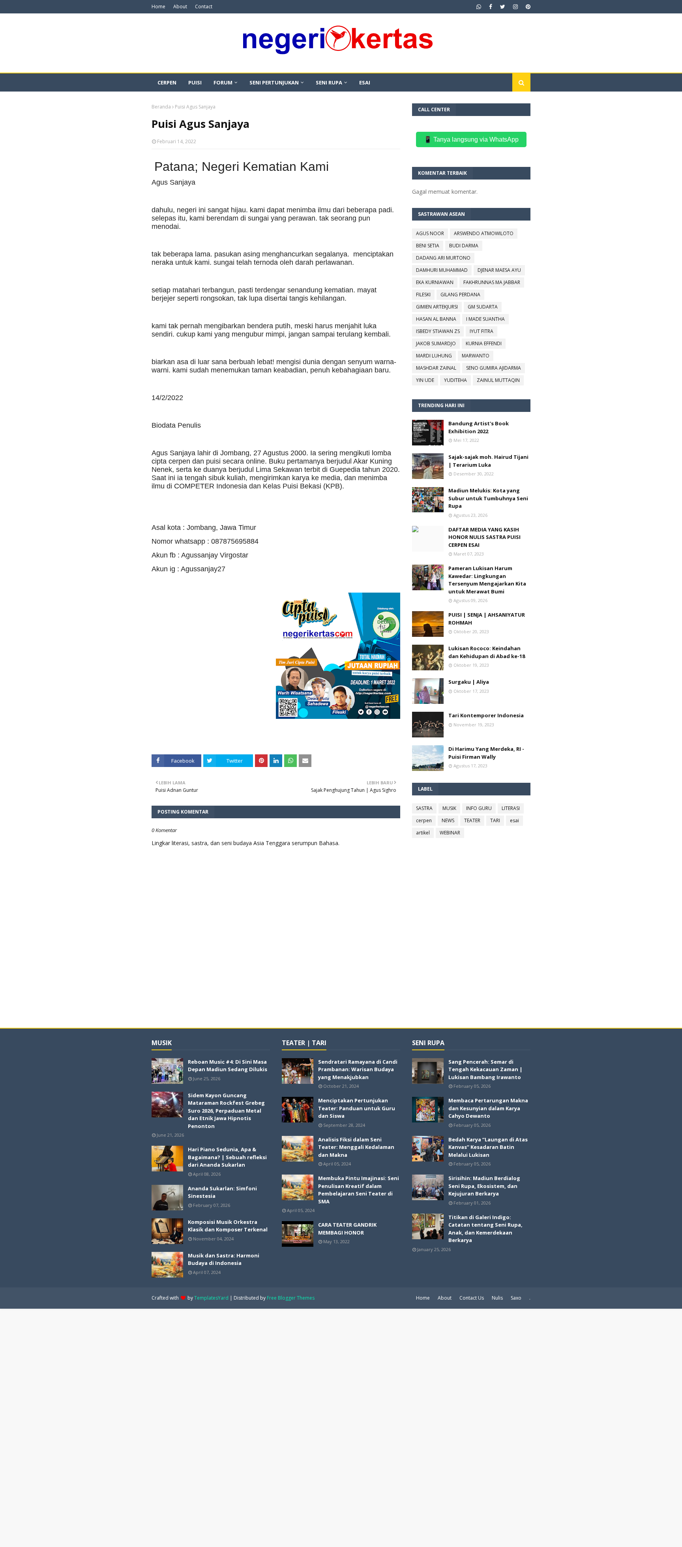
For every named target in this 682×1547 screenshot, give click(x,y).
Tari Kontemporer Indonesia (486, 715)
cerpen (424, 820)
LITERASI (511, 808)
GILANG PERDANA (460, 294)
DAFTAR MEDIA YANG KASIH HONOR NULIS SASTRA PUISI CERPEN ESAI (484, 537)
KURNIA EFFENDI (484, 343)
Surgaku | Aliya (468, 681)
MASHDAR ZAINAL (436, 368)
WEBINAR (450, 832)
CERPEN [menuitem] (166, 82)
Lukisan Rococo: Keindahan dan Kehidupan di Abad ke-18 (486, 652)
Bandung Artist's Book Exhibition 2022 (478, 427)
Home (158, 6)
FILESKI (423, 294)
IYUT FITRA (481, 331)
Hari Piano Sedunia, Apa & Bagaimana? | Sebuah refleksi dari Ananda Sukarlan (227, 1157)
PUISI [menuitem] (195, 82)
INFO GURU (479, 808)
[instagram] (515, 6)
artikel (423, 832)
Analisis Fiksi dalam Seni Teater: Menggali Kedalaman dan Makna (356, 1147)
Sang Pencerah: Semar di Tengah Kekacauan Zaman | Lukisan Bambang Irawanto (485, 1069)
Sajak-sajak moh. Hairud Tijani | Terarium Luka (488, 460)
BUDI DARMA (463, 245)
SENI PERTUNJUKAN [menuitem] (274, 82)
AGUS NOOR (430, 233)
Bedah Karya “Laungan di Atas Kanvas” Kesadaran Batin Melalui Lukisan (488, 1147)
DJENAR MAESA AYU (499, 270)
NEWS (448, 820)
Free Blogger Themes (291, 1297)
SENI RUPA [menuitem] (329, 82)
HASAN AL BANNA (436, 319)
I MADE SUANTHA (485, 319)
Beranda (161, 106)
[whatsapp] (478, 6)
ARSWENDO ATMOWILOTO (483, 233)
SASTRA (424, 808)
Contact (203, 6)
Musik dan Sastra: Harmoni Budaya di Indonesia (223, 1259)
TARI (495, 820)
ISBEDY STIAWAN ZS (438, 331)
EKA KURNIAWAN (434, 282)
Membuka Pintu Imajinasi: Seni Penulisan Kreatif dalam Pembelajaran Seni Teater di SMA (358, 1190)
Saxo (516, 1297)
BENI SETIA (427, 245)
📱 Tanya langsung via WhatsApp (471, 139)
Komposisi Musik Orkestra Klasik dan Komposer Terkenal (228, 1225)
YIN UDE (425, 380)
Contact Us (471, 1297)
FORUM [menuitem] (223, 82)
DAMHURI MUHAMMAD (442, 270)
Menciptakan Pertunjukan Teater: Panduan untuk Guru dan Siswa (356, 1108)
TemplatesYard (211, 1297)
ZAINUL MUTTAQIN (498, 380)
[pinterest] (527, 6)
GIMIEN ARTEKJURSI (437, 306)
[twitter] (502, 6)
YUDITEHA (455, 380)
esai (514, 820)
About (180, 6)
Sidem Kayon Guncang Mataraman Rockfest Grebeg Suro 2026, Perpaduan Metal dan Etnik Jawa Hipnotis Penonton (226, 1111)
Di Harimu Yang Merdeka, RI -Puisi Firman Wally (486, 752)
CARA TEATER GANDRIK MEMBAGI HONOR (347, 1228)
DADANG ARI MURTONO (443, 257)
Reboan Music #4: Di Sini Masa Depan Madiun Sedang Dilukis (227, 1065)
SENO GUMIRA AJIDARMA (493, 368)
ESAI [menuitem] (364, 82)
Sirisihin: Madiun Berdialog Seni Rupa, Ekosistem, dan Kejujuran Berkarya (484, 1186)
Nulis (497, 1297)
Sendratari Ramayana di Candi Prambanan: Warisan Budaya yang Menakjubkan (357, 1069)
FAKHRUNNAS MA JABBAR (491, 282)
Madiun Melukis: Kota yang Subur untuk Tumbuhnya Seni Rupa (488, 498)
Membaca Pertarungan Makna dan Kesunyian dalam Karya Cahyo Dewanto (488, 1108)
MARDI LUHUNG (434, 355)
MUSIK (449, 808)
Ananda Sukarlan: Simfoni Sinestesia (222, 1192)
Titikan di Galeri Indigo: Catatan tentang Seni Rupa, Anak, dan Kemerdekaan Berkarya (485, 1229)
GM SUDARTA (483, 306)
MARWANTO (475, 355)
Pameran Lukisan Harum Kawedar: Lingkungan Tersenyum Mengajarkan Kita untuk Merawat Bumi (487, 580)
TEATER (472, 820)
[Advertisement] (237, 1427)
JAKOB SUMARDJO (436, 343)
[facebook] (490, 6)
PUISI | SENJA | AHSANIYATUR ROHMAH (486, 618)
